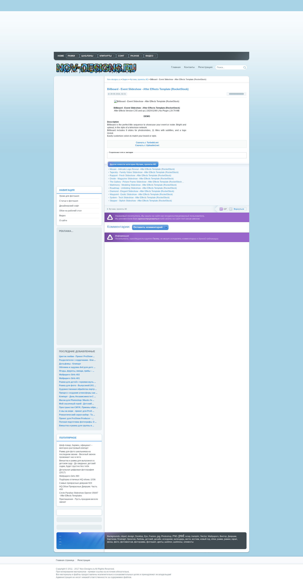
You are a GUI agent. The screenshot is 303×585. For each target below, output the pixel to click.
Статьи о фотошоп (68, 201)
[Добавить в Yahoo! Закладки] (211, 155)
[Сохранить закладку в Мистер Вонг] (180, 155)
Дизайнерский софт (69, 206)
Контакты (189, 67)
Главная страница (65, 560)
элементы (189, 542)
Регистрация (205, 67)
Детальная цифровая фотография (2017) (76, 471)
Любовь (140, 539)
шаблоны (178, 542)
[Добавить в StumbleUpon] (199, 155)
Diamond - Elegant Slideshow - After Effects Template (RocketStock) (142, 191)
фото (116, 542)
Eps (146, 536)
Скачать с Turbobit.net (147, 142)
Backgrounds (113, 536)
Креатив (131, 539)
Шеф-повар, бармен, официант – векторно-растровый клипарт (75, 446)
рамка (220, 539)
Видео (62, 215)
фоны (110, 542)
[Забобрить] (137, 155)
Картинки (111, 539)
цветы (160, 542)
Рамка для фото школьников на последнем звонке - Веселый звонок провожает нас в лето (77, 454)
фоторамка (139, 542)
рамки (227, 539)
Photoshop (166, 536)
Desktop (139, 536)
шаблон (168, 542)
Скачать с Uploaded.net (147, 145)
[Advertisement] (151, 27)
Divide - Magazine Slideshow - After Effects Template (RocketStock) (142, 178)
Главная (176, 67)
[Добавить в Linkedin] (161, 155)
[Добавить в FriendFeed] (149, 155)
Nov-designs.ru (96, 68)
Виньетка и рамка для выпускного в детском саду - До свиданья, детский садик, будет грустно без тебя (77, 463)
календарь (179, 539)
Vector (203, 536)
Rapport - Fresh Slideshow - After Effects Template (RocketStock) (140, 175)
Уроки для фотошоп (69, 196)
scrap (187, 536)
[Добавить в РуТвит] (195, 155)
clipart (124, 536)
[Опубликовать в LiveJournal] (168, 155)
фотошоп (151, 542)
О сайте (63, 220)
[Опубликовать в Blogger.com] (134, 155)
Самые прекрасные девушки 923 (75, 483)
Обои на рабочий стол (70, 210)
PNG (175, 536)
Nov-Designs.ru (87, 569)
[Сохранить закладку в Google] (153, 155)
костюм (195, 539)
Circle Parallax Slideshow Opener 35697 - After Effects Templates (78, 494)
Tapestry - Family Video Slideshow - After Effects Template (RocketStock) (144, 172)
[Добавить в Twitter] (203, 155)
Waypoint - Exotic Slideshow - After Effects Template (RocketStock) (141, 194)
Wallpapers (213, 536)
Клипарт (121, 539)
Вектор (223, 536)
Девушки (232, 536)
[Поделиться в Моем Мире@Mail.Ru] (172, 155)
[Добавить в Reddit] (191, 155)
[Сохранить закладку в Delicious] (141, 155)
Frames (152, 536)
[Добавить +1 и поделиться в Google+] (157, 155)
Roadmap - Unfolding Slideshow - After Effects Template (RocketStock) (143, 188)
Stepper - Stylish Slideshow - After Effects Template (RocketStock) (141, 200)
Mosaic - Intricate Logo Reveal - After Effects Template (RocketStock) (142, 169)
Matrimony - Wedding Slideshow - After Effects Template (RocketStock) (143, 185)
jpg (158, 536)
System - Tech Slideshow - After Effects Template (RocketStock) (140, 197)
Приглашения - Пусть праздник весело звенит (78, 500)
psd (181, 536)
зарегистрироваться (148, 219)
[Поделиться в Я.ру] (218, 155)
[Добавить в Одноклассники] (184, 155)
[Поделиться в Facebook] (145, 155)
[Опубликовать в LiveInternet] (164, 155)
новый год (205, 539)
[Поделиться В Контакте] (207, 155)
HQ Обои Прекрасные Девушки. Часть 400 (78, 488)
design (131, 536)
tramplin (195, 536)
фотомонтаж (126, 542)
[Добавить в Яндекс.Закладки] (215, 155)
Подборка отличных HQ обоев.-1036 (77, 479)
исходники (167, 539)
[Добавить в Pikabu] (188, 155)
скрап (234, 539)
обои (213, 539)
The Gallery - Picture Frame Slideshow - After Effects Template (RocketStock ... (147, 182)
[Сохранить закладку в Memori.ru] (176, 155)
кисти (188, 539)
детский (149, 539)
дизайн (157, 539)
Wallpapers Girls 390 (69, 476)
